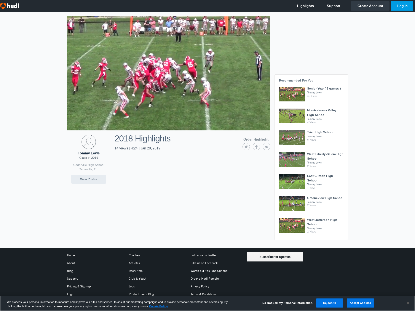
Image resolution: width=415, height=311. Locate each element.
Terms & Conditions (203, 294)
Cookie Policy (158, 306)
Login (70, 294)
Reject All (329, 303)
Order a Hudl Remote (205, 278)
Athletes (134, 263)
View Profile (88, 179)
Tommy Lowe (89, 153)
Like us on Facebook (204, 263)
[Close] (408, 303)
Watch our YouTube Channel (209, 271)
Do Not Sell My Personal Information (287, 303)
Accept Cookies (360, 303)
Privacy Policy (200, 286)
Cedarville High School (88, 165)
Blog (70, 271)
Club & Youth (138, 278)
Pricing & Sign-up (79, 286)
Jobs (132, 286)
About (71, 263)
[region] (207, 303)
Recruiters (135, 271)
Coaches (134, 255)
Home (71, 255)
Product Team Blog (141, 294)
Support (72, 278)
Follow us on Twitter (204, 255)
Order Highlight (255, 139)
